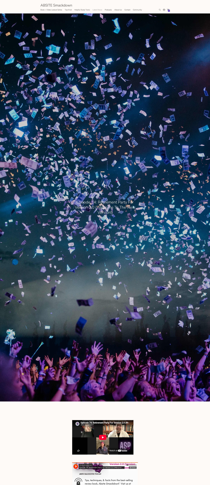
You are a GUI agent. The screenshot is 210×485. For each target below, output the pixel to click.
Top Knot (68, 10)
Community (137, 10)
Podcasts (108, 10)
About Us (118, 10)
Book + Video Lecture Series (51, 10)
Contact (127, 10)
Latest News (97, 10)
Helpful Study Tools (82, 10)
